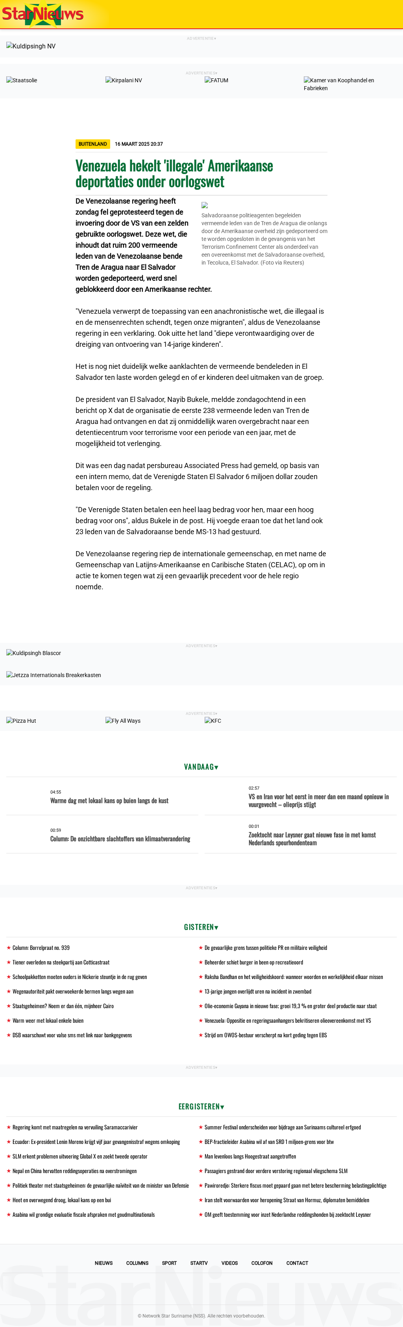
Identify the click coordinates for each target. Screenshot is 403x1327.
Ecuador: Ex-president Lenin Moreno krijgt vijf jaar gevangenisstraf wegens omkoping (96, 1141)
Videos (230, 1263)
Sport (169, 1263)
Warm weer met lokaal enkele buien (48, 1020)
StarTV (199, 1263)
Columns (137, 1263)
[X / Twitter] (201, 1289)
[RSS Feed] (255, 1289)
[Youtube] (174, 1289)
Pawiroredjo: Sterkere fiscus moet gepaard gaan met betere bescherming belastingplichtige (295, 1185)
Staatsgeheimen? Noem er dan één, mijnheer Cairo (63, 1005)
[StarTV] (378, 15)
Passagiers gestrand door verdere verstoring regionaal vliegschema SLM (276, 1170)
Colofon (262, 1263)
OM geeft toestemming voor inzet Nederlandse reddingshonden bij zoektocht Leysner (288, 1214)
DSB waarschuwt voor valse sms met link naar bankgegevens (72, 1035)
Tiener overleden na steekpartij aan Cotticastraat (61, 962)
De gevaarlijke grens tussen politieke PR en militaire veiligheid (266, 947)
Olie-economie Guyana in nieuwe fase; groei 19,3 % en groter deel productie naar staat (291, 1005)
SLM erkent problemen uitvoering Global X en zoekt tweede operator (80, 1156)
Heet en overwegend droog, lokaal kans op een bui (62, 1200)
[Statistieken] (398, 1321)
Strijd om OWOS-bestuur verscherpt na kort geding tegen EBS (266, 1035)
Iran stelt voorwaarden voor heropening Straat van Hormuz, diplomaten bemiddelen (287, 1200)
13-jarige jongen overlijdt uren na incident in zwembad (258, 991)
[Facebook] (148, 1289)
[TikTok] (228, 1289)
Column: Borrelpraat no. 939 (41, 947)
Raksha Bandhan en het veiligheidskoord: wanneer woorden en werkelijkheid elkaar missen (294, 976)
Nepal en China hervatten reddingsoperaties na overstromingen (75, 1170)
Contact (297, 1263)
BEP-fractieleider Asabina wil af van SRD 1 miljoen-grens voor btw (269, 1141)
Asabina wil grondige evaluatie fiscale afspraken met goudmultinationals (84, 1214)
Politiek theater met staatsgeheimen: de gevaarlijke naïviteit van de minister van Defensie (101, 1185)
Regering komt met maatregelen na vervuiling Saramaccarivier (75, 1127)
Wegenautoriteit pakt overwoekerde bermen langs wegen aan (73, 991)
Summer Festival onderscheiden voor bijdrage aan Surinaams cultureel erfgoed (283, 1127)
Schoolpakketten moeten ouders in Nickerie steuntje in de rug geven (80, 976)
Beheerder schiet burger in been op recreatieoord (254, 962)
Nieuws (104, 1263)
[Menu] (389, 14)
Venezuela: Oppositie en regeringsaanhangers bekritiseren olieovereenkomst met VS (288, 1020)
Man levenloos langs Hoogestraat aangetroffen (250, 1156)
